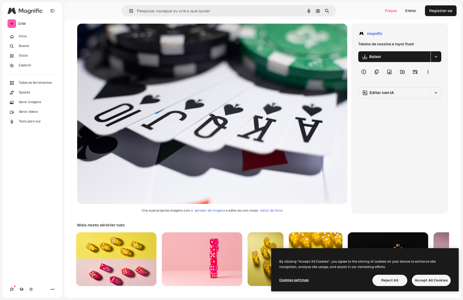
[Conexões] (12, 289)
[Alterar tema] (31, 289)
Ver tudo (117, 225)
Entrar (410, 10)
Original (111, 33)
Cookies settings (294, 280)
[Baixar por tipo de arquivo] (436, 56)
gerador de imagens (210, 210)
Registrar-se (440, 10)
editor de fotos (271, 210)
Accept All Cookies (431, 280)
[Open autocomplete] (129, 11)
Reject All (389, 280)
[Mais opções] (428, 71)
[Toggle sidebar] (52, 10)
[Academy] (21, 289)
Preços (391, 10)
